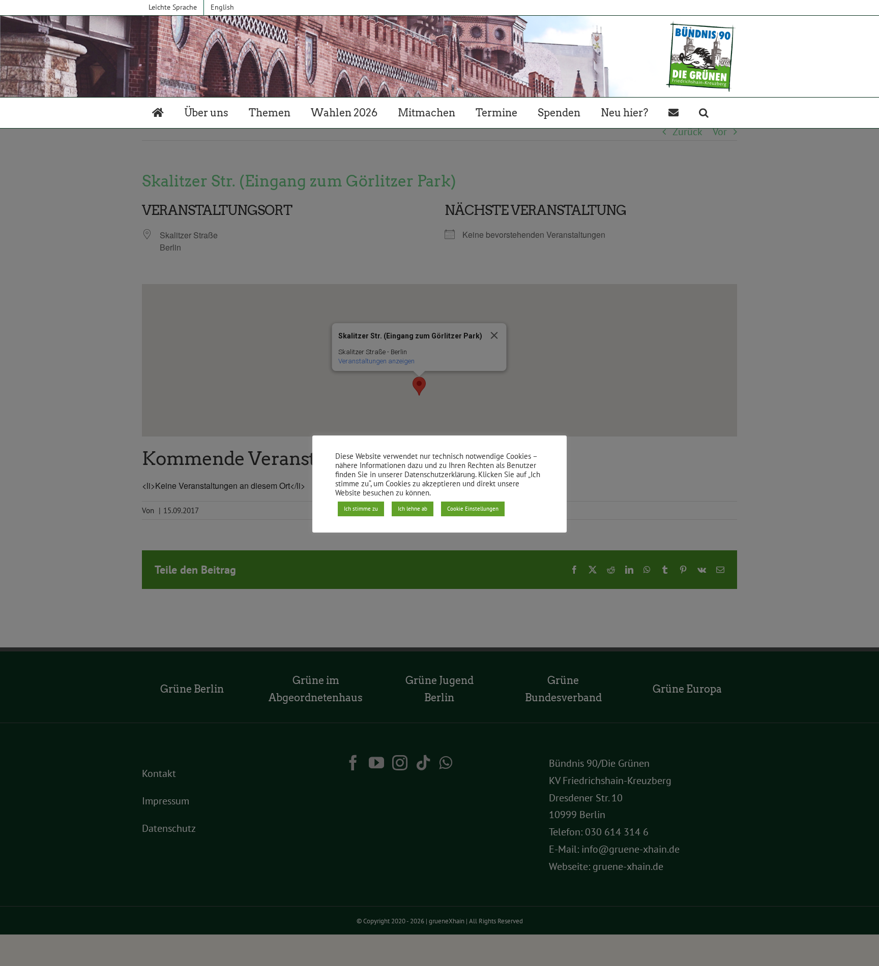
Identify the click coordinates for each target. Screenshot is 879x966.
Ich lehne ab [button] (412, 508)
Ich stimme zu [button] (361, 508)
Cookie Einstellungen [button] (473, 508)
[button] (704, 113)
